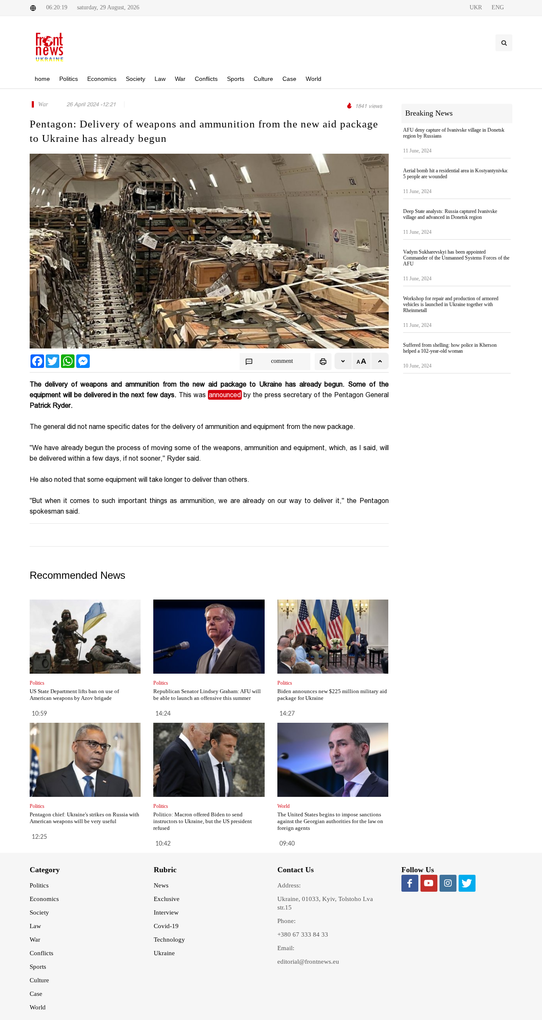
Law (35, 926)
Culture (39, 980)
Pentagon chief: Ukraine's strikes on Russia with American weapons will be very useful (84, 817)
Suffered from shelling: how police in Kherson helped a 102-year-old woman (450, 348)
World (38, 1007)
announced (225, 395)
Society (39, 912)
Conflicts (41, 953)
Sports (38, 966)
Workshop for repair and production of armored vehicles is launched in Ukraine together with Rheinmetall (450, 304)
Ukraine (164, 953)
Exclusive (167, 899)
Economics (44, 899)
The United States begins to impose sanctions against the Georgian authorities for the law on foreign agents (330, 821)
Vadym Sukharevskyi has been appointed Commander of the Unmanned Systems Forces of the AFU (456, 258)
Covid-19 (166, 926)
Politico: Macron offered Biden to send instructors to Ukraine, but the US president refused (202, 821)
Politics (39, 885)
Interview (166, 912)
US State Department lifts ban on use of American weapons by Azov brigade (74, 694)
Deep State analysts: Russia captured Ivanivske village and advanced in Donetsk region (450, 214)
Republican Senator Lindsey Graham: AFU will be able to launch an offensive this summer (207, 694)
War (35, 939)
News (161, 885)
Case (36, 993)
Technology (169, 939)
